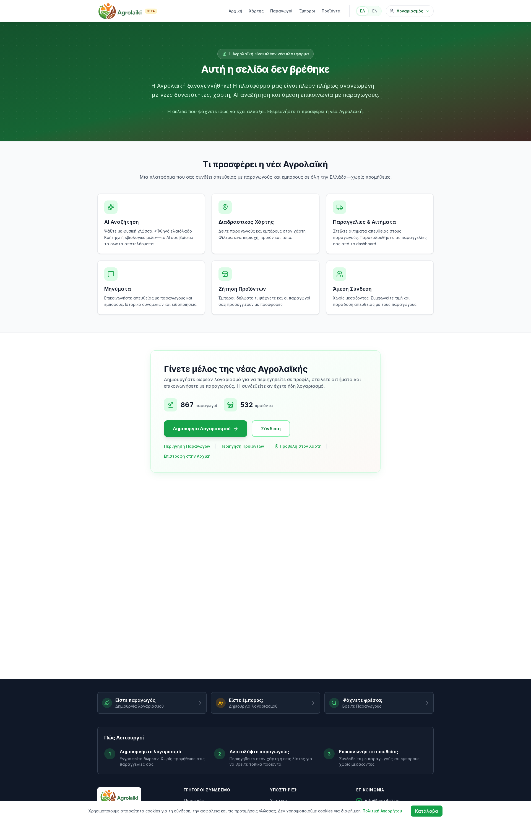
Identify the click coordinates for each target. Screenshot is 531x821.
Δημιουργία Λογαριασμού (202, 428)
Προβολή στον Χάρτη (301, 446)
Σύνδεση (271, 428)
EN (375, 11)
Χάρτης (256, 11)
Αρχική (235, 11)
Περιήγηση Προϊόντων (242, 446)
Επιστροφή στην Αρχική (187, 456)
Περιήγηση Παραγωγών (187, 446)
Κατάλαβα (426, 811)
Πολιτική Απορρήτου (382, 811)
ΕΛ (362, 11)
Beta (151, 11)
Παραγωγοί (281, 11)
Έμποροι (307, 11)
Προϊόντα (331, 11)
